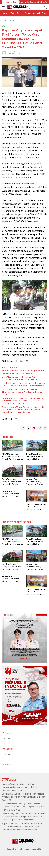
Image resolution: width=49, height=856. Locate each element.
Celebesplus (12, 52)
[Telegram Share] (39, 428)
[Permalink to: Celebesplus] (4, 52)
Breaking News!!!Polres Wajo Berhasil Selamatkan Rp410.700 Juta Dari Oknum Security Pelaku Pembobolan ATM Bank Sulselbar (24, 409)
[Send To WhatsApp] (45, 428)
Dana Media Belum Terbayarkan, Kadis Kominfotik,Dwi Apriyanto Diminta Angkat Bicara (23, 378)
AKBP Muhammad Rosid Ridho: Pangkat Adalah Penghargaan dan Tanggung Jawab (23, 372)
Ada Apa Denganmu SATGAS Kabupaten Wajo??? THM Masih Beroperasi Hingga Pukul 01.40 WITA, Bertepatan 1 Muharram (23, 400)
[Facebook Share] (23, 428)
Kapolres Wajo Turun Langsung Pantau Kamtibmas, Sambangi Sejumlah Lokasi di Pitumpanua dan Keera (20, 787)
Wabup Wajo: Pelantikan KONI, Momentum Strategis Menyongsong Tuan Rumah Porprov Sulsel (22, 392)
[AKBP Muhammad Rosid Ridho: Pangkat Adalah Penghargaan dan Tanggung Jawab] (12, 446)
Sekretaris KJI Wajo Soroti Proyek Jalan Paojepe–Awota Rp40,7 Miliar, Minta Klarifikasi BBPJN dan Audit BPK (23, 797)
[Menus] (4, 7)
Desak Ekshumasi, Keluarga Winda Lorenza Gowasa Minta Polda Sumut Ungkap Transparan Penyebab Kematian (23, 806)
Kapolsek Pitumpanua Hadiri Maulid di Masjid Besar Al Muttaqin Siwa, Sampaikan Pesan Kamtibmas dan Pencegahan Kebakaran (22, 826)
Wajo (4, 26)
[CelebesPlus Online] (18, 7)
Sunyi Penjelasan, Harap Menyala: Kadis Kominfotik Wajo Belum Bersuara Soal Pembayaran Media (24, 384)
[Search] (45, 7)
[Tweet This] (29, 428)
